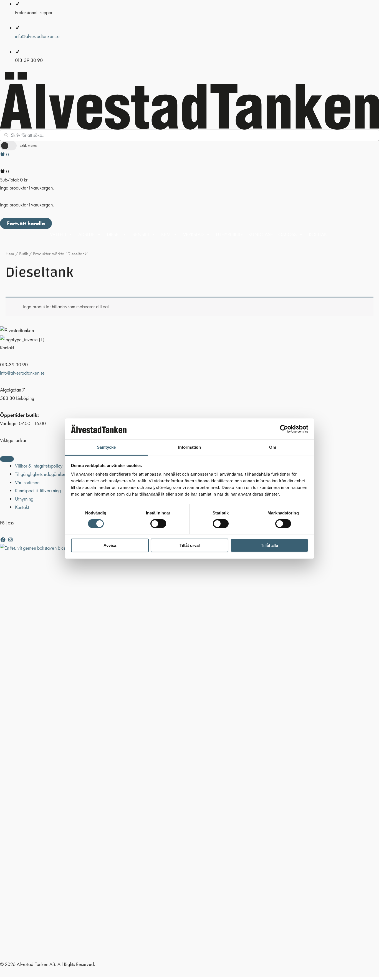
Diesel (113, 234)
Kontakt (319, 234)
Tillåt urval (190, 545)
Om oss (287, 234)
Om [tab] (272, 447)
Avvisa (109, 545)
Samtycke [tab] (106, 447)
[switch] (158, 523)
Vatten (58, 234)
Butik (23, 254)
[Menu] (7, 459)
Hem (10, 254)
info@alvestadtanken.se (37, 36)
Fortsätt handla (26, 223)
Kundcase (260, 234)
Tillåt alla (269, 545)
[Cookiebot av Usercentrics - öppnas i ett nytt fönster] (284, 429)
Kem (166, 234)
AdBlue (86, 234)
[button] (3, 540)
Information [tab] (189, 447)
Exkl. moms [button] (28, 145)
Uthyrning (229, 234)
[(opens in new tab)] (189, 751)
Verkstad (193, 234)
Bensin (140, 234)
